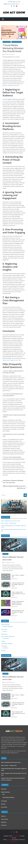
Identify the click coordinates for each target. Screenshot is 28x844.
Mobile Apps (4, 634)
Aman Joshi (12, 54)
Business (5, 631)
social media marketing (9, 101)
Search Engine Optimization (8, 636)
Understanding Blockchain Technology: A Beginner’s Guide (14, 3)
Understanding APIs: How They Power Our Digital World (18, 612)
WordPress (3, 650)
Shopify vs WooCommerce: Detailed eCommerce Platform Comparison (18, 603)
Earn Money (4, 629)
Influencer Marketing (8, 626)
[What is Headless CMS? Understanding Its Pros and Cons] (5, 595)
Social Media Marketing (16, 41)
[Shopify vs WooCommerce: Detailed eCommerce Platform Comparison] (5, 604)
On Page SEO (6, 638)
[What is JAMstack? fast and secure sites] (14, 545)
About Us (3, 816)
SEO (4, 794)
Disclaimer (3, 822)
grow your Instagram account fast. (11, 85)
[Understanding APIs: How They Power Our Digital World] (5, 613)
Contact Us (4, 825)
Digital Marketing (6, 41)
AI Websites (5, 648)
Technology (5, 505)
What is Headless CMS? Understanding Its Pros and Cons (18, 593)
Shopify (3, 641)
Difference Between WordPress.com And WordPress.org (14, 487)
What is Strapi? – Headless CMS (8, 523)
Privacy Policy (4, 819)
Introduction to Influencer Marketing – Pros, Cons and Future (13, 481)
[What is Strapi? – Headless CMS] (5, 577)
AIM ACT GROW (14, 12)
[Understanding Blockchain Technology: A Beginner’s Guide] (14, 500)
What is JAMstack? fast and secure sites (10, 521)
